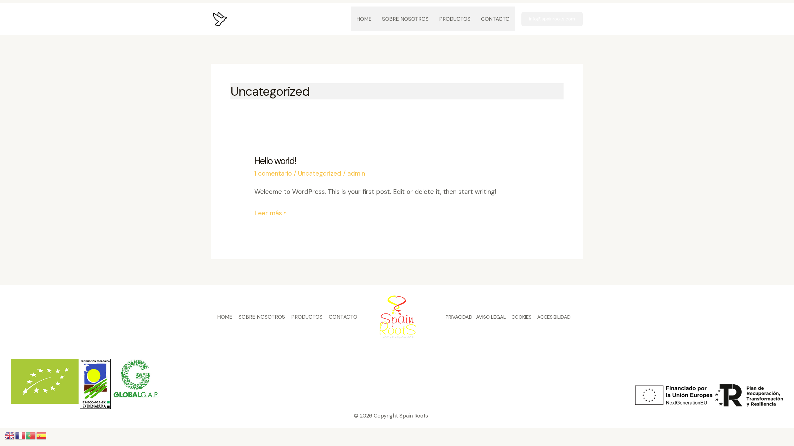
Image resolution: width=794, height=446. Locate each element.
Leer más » (270, 212)
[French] (20, 435)
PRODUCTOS (455, 18)
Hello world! (275, 161)
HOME (364, 18)
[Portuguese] (31, 435)
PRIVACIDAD (459, 317)
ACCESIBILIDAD (554, 317)
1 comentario (273, 173)
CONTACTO (495, 18)
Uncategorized (319, 173)
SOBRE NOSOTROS (405, 18)
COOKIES (521, 317)
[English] (10, 435)
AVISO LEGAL (491, 317)
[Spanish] (41, 435)
